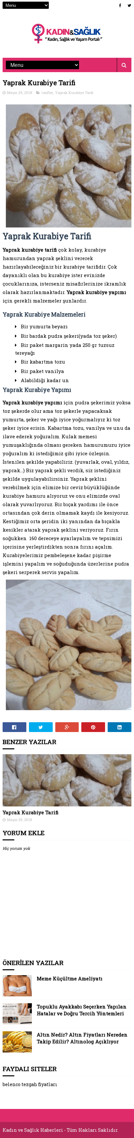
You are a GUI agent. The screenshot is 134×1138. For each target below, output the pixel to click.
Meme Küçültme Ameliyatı (69, 978)
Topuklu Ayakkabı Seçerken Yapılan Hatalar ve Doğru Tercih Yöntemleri (82, 1010)
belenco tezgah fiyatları (30, 1084)
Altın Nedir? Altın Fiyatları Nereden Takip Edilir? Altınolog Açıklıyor (82, 1038)
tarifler (47, 92)
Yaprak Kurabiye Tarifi (74, 92)
